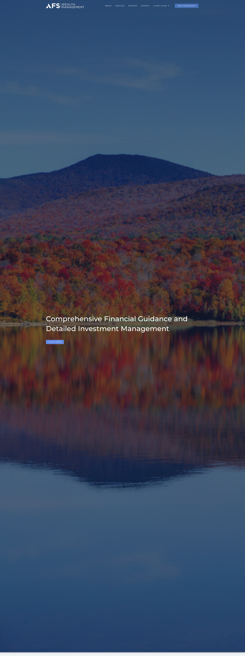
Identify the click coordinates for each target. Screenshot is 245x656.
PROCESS (132, 6)
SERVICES (120, 6)
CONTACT (145, 6)
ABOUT (108, 6)
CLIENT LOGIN (160, 6)
